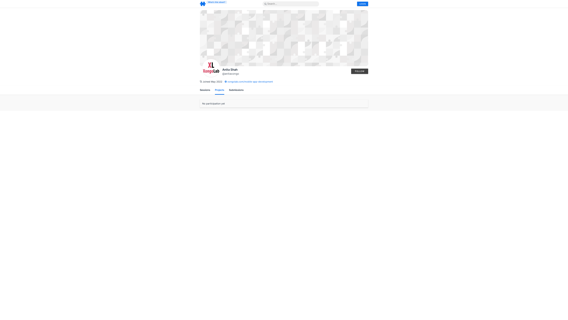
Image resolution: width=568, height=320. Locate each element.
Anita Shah (230, 69)
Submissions (236, 89)
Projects (219, 89)
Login (362, 4)
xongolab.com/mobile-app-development (250, 81)
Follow (359, 71)
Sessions (205, 89)
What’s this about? (216, 2)
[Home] (213, 4)
